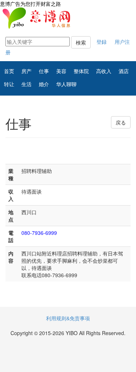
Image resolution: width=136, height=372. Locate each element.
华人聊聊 (66, 84)
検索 (81, 42)
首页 (9, 71)
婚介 (44, 84)
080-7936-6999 (39, 232)
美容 (61, 71)
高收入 (103, 71)
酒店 (124, 71)
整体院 (81, 71)
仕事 (44, 71)
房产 (26, 71)
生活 (26, 84)
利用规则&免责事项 (68, 318)
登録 (101, 41)
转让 (9, 84)
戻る (121, 122)
